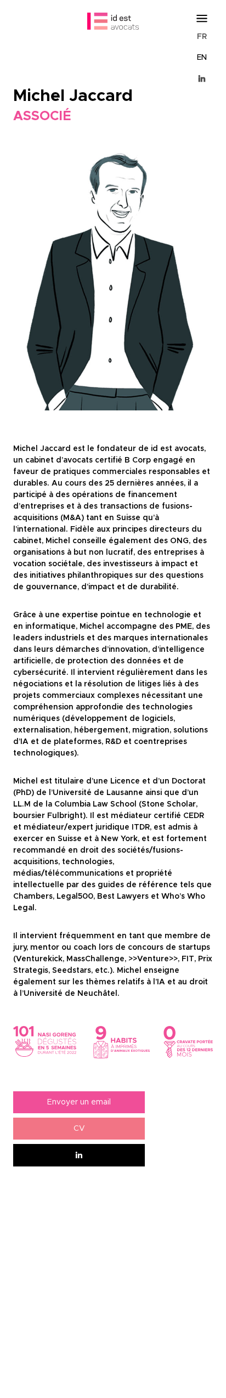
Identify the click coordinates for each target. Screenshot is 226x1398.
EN (202, 57)
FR (202, 37)
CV (79, 1128)
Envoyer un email (79, 1102)
